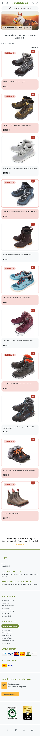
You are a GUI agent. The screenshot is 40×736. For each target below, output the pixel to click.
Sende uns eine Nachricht (17, 581)
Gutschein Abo (6, 635)
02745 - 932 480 (12, 571)
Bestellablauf (5, 566)
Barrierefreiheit (6, 616)
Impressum (5, 613)
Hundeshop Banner (7, 641)
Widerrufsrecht (6, 608)
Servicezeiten (5, 643)
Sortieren (33, 48)
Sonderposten (8, 43)
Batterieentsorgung (7, 611)
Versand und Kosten (7, 600)
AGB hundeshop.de (7, 605)
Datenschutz (5, 603)
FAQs (3, 563)
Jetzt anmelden (10, 694)
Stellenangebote (6, 633)
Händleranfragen (6, 638)
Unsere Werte (5, 630)
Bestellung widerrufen (10, 626)
